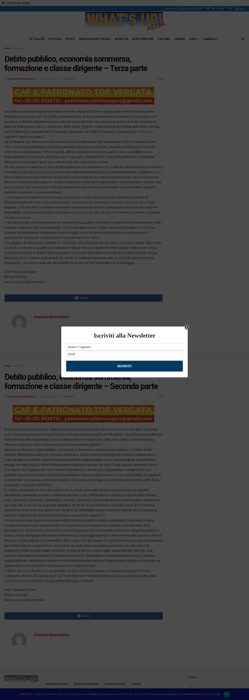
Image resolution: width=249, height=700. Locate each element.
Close (187, 327)
